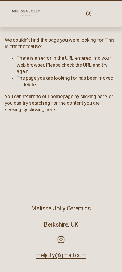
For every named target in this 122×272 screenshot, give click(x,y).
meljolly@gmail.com (61, 255)
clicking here (93, 96)
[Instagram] (61, 239)
